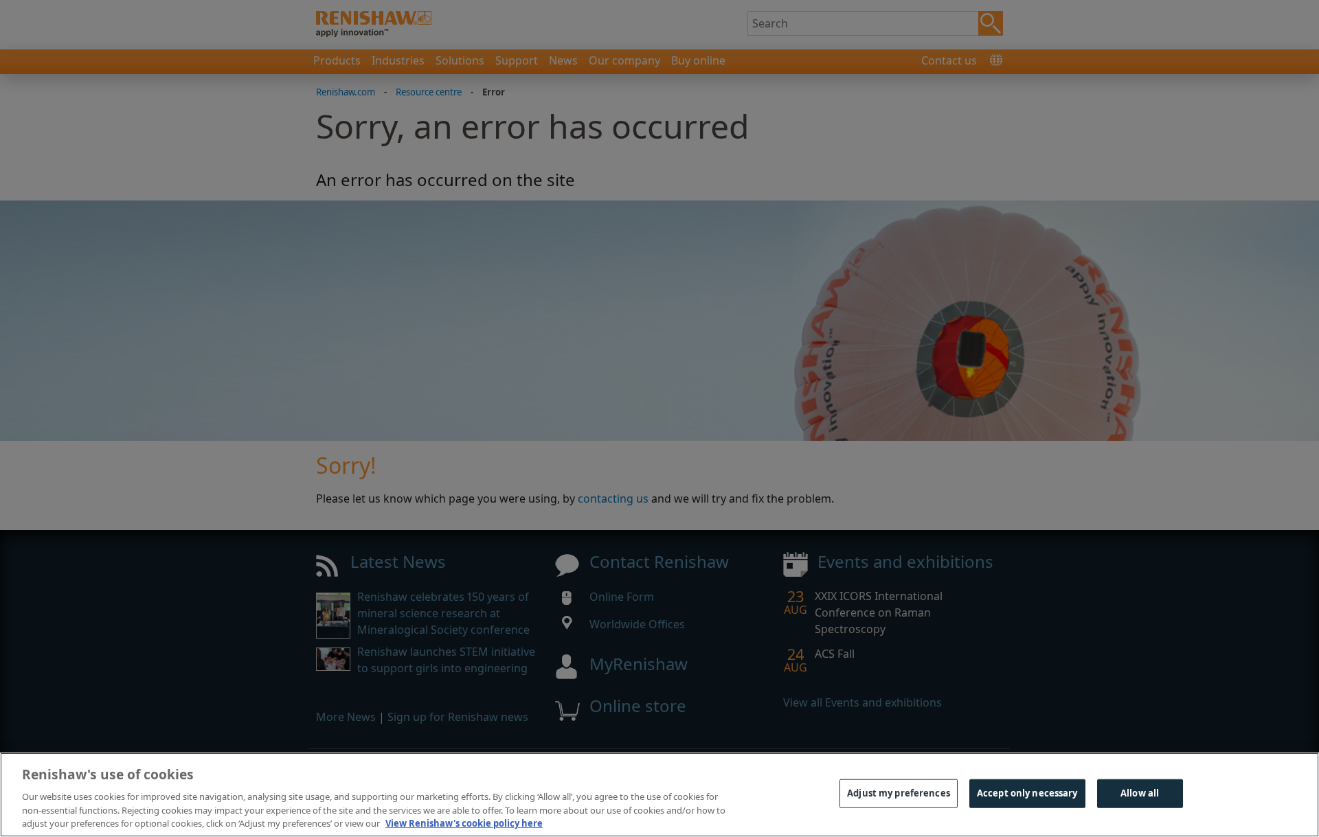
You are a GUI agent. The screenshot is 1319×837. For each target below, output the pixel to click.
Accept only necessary (1027, 793)
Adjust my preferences (898, 793)
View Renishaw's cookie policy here (464, 822)
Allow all (1139, 793)
